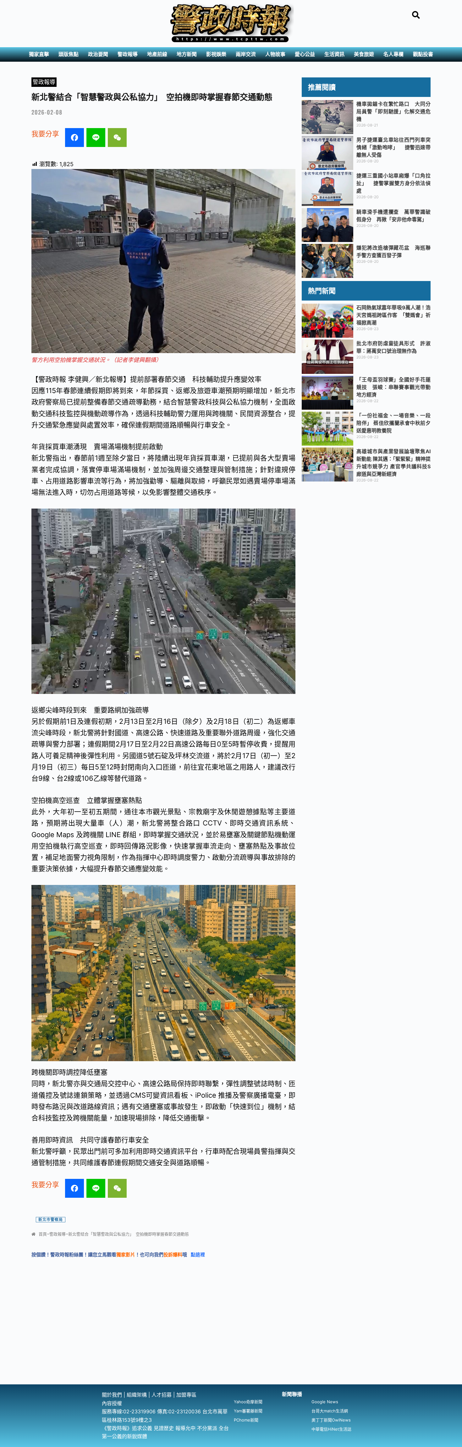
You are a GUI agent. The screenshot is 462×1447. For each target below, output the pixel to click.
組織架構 (137, 1395)
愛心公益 (305, 54)
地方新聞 (187, 54)
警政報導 (128, 54)
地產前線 (157, 54)
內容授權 (112, 1403)
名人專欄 (393, 54)
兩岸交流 (246, 54)
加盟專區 (186, 1395)
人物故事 (275, 54)
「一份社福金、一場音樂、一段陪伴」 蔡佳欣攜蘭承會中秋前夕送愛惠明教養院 (393, 423)
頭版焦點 (68, 54)
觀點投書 (423, 54)
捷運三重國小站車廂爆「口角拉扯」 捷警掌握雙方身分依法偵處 (393, 183)
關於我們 (113, 1395)
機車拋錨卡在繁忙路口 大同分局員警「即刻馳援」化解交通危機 (393, 111)
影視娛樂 (216, 54)
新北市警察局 (50, 1219)
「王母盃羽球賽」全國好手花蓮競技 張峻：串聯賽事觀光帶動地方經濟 (393, 387)
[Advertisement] (231, 1337)
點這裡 (198, 1255)
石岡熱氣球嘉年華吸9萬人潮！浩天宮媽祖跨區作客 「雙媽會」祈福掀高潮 (393, 315)
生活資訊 (334, 54)
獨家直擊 (39, 54)
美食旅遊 (364, 54)
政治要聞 (98, 54)
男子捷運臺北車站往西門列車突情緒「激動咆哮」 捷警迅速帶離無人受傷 (393, 147)
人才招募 (162, 1395)
